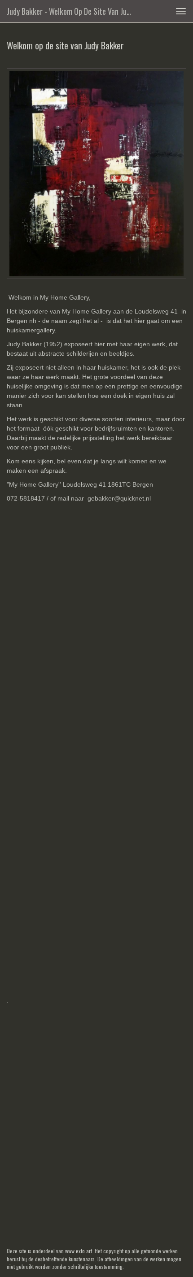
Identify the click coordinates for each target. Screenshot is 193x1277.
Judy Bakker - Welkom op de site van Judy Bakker (73, 11)
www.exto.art (78, 1251)
